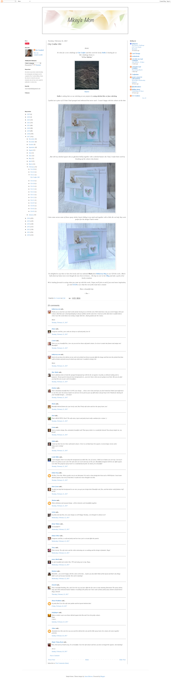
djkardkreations (136, 86)
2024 (28, 117)
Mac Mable (55, 372)
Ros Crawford (57, 298)
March (31, 164)
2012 (28, 229)
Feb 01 (32, 211)
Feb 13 (32, 194)
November (32, 141)
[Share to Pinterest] (79, 298)
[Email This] (73, 298)
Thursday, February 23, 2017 (60, 594)
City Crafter (82, 53)
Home (87, 659)
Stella (104, 53)
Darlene (54, 388)
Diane (53, 329)
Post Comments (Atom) (62, 663)
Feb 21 (32, 175)
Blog (107, 276)
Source (87, 92)
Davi (53, 415)
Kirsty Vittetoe (56, 524)
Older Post (122, 659)
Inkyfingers (55, 612)
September (32, 147)
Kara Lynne (55, 486)
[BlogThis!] (74, 298)
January (31, 215)
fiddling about (136, 89)
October (31, 144)
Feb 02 (32, 208)
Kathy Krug (55, 473)
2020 (28, 128)
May (30, 158)
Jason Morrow (89, 676)
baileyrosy (135, 43)
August (31, 150)
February (31, 167)
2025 (28, 114)
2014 (28, 224)
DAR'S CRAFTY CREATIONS (137, 77)
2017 (28, 136)
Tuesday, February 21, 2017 (60, 322)
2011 (28, 232)
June (30, 155)
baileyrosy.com (56, 309)
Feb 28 (32, 169)
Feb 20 (32, 180)
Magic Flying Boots (57, 642)
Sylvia (53, 512)
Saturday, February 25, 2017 (60, 622)
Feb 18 (32, 183)
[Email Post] (69, 298)
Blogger (102, 676)
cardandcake (135, 56)
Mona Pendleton (56, 600)
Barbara (54, 571)
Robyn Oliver (55, 535)
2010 (28, 235)
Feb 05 (32, 205)
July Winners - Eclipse (138, 62)
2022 (28, 122)
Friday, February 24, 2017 (59, 606)
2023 (28, 120)
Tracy (53, 547)
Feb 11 (32, 200)
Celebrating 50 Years (138, 91)
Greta (53, 427)
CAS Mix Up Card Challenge (137, 59)
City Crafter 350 (34, 177)
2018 (28, 134)
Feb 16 (32, 186)
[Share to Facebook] (78, 298)
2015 (28, 221)
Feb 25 (32, 172)
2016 (28, 218)
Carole (54, 340)
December (32, 139)
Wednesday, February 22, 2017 (60, 517)
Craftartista (135, 74)
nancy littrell (55, 559)
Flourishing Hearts (137, 70)
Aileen (53, 628)
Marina (54, 500)
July (30, 153)
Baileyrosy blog (101, 274)
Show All (144, 98)
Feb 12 (32, 197)
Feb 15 (32, 189)
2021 (28, 125)
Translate (38, 65)
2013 (28, 226)
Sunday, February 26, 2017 (59, 635)
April (30, 161)
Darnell (54, 585)
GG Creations (136, 96)
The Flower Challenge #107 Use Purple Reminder (138, 47)
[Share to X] (76, 298)
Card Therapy (136, 53)
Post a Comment (54, 655)
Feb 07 (32, 203)
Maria (53, 404)
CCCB (74, 285)
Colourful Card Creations (136, 67)
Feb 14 (32, 192)
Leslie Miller (55, 457)
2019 (28, 131)
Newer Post (51, 659)
